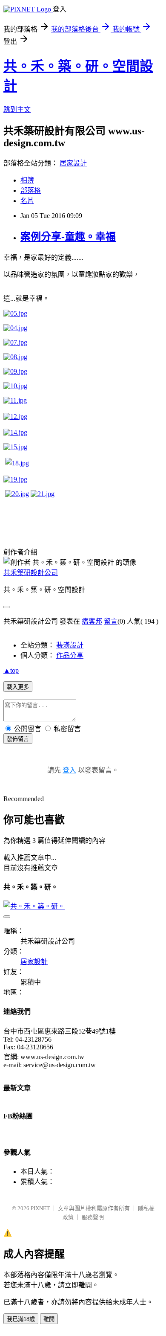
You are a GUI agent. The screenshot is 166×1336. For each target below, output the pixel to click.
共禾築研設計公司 (30, 572)
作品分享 (69, 655)
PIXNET (40, 1208)
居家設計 (73, 163)
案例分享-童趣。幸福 (68, 236)
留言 (110, 621)
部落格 (30, 190)
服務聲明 (93, 1217)
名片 (27, 200)
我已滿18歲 (21, 1319)
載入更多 (18, 687)
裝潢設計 (69, 645)
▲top (11, 670)
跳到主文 (17, 109)
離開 (48, 1319)
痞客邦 (92, 621)
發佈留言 (18, 739)
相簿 (27, 180)
